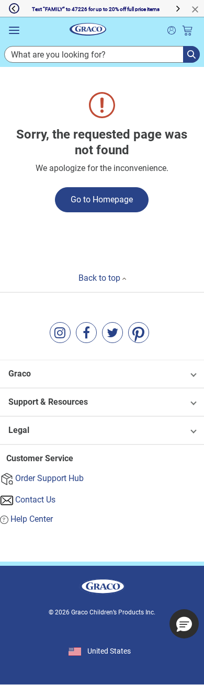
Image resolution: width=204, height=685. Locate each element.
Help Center (31, 519)
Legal (18, 430)
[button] (9, 8)
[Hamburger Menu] (14, 30)
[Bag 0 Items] (187, 30)
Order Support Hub (49, 478)
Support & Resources (48, 402)
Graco (19, 374)
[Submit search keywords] (171, 29)
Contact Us (35, 500)
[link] (60, 332)
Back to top (100, 278)
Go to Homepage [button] (102, 199)
